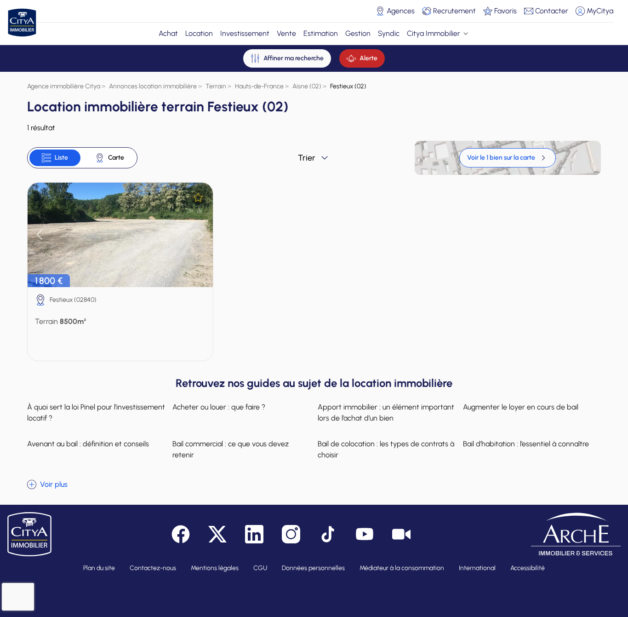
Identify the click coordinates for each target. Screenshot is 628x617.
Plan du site (99, 568)
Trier (306, 158)
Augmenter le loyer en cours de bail (520, 407)
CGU (260, 568)
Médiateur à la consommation (402, 568)
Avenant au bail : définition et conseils (88, 443)
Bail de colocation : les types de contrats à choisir (386, 449)
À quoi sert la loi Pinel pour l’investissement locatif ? (96, 412)
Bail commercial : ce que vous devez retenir (230, 449)
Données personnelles (313, 568)
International (477, 568)
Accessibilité (527, 568)
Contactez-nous (153, 568)
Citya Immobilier (433, 33)
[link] (507, 157)
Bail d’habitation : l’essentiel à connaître (526, 443)
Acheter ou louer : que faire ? (218, 407)
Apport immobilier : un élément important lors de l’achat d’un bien (386, 412)
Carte (116, 157)
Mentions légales (215, 568)
